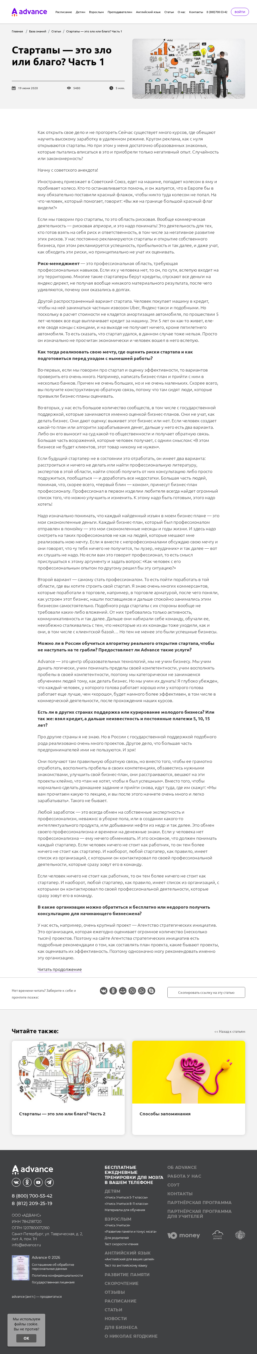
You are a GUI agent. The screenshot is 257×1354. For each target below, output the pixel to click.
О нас (181, 12)
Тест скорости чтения (121, 1244)
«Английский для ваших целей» (129, 1259)
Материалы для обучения (125, 1210)
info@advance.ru (26, 1245)
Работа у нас (184, 1176)
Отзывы (115, 1292)
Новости (116, 1318)
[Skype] (151, 991)
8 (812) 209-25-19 (32, 1203)
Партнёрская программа (199, 1202)
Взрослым (96, 12)
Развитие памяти (127, 1274)
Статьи (169, 12)
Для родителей (117, 1238)
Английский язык (148, 12)
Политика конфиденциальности (57, 1275)
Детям (80, 12)
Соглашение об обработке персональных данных (53, 1267)
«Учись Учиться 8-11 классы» (126, 1204)
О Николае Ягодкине (131, 1336)
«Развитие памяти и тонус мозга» (131, 1231)
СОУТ (173, 1185)
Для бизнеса (121, 1327)
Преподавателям (120, 12)
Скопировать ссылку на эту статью (206, 992)
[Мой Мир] (122, 991)
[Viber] (132, 991)
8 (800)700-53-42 (217, 12)
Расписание (63, 12)
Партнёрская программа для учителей (199, 1214)
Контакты (196, 12)
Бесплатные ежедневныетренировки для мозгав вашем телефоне (134, 1175)
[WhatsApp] (142, 991)
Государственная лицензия (53, 1282)
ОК (26, 1338)
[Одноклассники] (113, 991)
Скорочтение (122, 1283)
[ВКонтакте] (103, 991)
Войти (240, 12)
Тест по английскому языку (126, 1265)
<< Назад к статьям (229, 1031)
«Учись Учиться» (117, 1225)
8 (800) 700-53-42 (32, 1196)
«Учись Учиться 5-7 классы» (126, 1197)
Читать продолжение (60, 969)
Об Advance (182, 1167)
